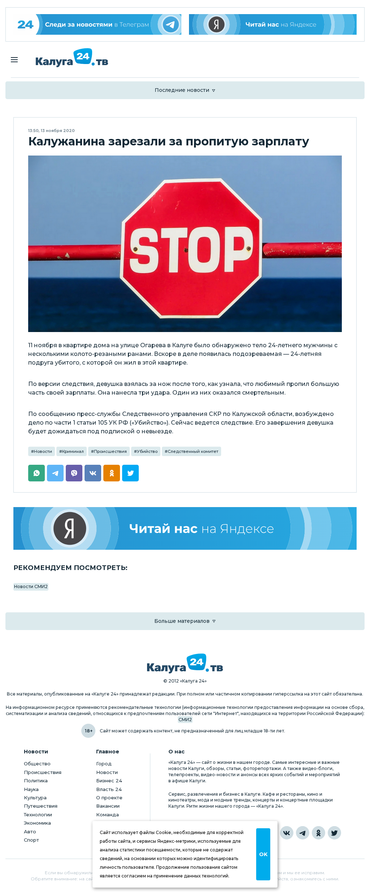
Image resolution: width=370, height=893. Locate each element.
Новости (43, 451)
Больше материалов (182, 621)
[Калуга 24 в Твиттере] (334, 832)
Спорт (31, 840)
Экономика (37, 823)
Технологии (38, 814)
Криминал (73, 451)
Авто (30, 831)
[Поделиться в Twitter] (130, 473)
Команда (107, 814)
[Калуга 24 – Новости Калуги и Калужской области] (72, 58)
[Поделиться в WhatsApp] (36, 473)
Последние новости (182, 90)
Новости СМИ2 (31, 586)
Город (104, 763)
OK (263, 854)
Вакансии (108, 806)
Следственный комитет (193, 451)
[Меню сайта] (14, 59)
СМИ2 (185, 719)
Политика (36, 780)
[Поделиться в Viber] (74, 473)
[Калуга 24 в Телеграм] (97, 24)
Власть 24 (109, 789)
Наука (31, 789)
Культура (35, 797)
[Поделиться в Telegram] (55, 473)
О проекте (109, 797)
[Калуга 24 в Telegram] (302, 832)
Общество (37, 763)
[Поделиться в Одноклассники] (111, 473)
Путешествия (40, 806)
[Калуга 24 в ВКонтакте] (286, 832)
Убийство (147, 451)
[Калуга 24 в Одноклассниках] (318, 832)
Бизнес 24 (109, 780)
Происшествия (110, 451)
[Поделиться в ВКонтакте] (92, 473)
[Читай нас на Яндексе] (273, 24)
